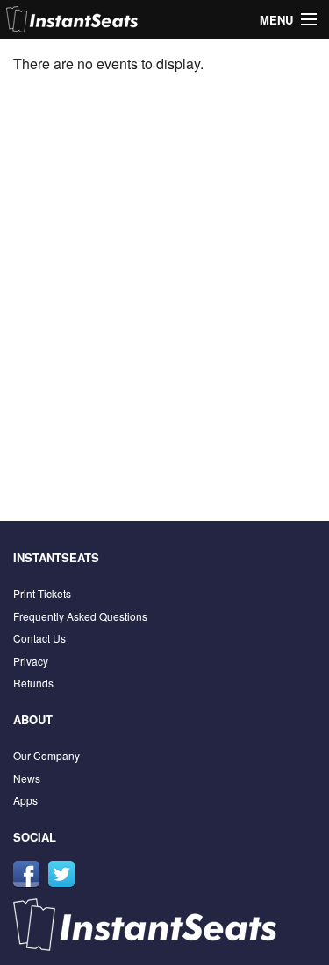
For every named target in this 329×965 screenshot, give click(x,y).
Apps (25, 799)
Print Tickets (42, 593)
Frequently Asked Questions (80, 616)
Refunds (33, 682)
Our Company (46, 755)
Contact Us (39, 637)
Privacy (30, 660)
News (26, 778)
